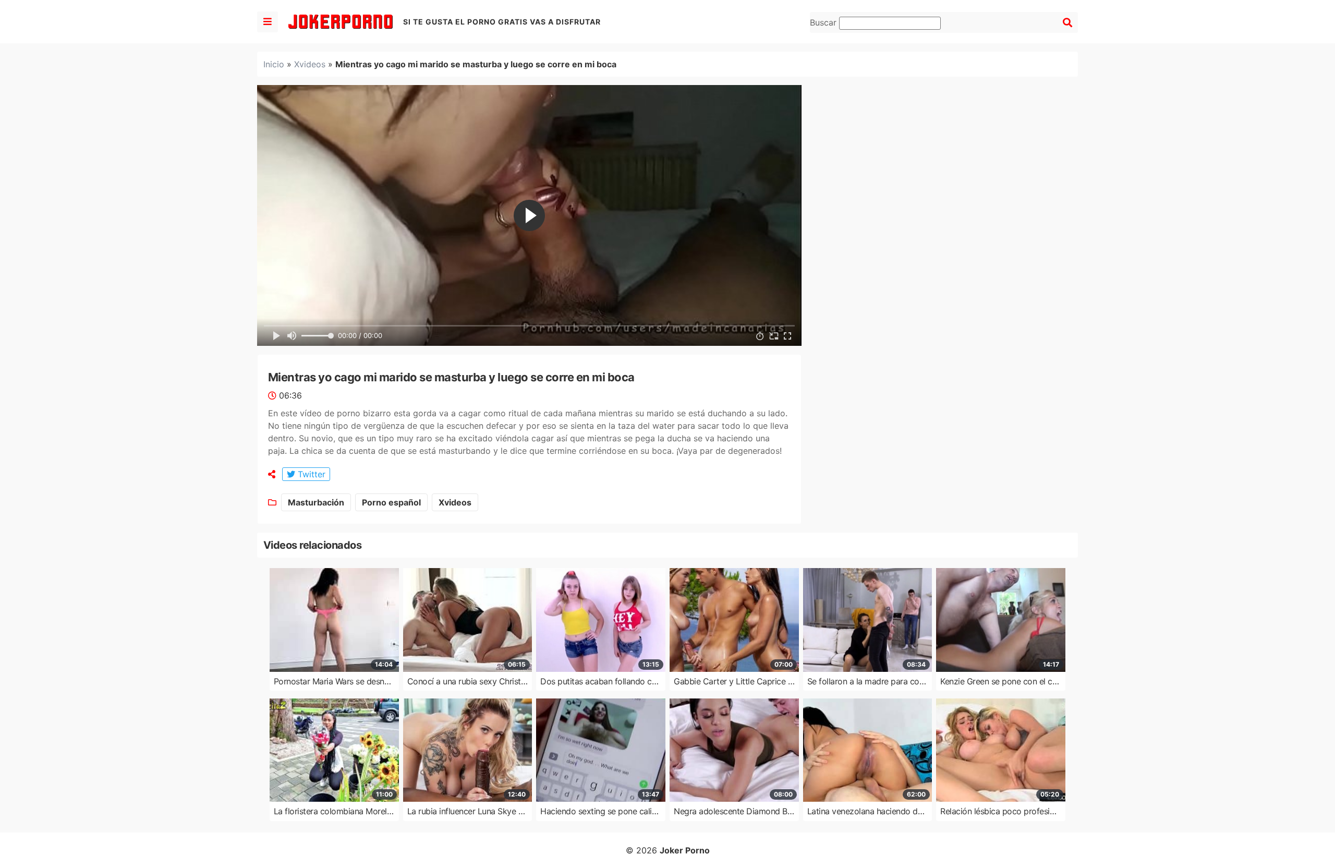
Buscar (824, 22)
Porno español (391, 502)
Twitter (310, 474)
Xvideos (309, 64)
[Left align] (267, 21)
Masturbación (316, 502)
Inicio (273, 64)
